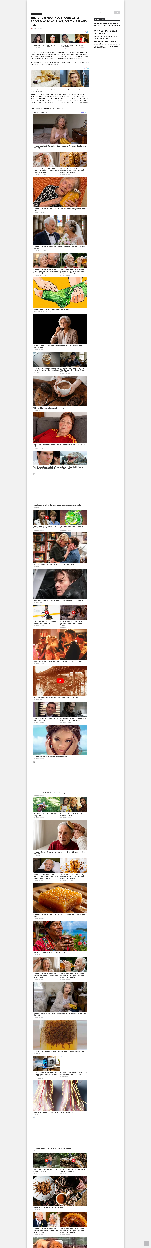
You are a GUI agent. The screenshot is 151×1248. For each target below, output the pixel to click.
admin (41, 28)
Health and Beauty (36, 14)
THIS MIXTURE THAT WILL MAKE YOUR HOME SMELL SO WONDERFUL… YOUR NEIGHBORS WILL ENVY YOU (107, 25)
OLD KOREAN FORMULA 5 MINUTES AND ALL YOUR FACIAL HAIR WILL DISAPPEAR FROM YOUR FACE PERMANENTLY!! (107, 31)
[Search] (117, 12)
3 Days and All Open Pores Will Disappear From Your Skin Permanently (105, 37)
